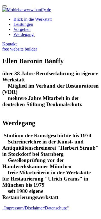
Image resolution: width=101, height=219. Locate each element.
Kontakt (10, 44)
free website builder (19, 49)
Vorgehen (22, 29)
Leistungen (23, 24)
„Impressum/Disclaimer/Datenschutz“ (35, 208)
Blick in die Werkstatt (33, 19)
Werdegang (24, 34)
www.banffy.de (37, 9)
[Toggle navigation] (4, 6)
